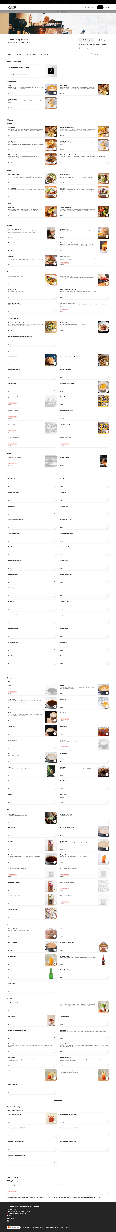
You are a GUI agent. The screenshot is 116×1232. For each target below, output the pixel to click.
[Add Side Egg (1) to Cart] (54, 486)
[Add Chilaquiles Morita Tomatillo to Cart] (54, 330)
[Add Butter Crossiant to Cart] (107, 377)
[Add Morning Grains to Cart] (107, 181)
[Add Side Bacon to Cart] (54, 513)
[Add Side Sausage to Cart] (107, 513)
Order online (10, 1218)
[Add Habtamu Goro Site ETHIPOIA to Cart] (54, 1149)
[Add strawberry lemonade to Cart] (107, 1078)
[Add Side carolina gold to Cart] (54, 540)
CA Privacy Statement (52, 1227)
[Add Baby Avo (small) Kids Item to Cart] (107, 297)
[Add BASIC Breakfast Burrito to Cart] (107, 135)
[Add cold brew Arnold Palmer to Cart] (54, 1010)
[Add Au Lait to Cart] (54, 761)
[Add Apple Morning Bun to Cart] (54, 377)
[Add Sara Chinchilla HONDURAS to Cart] (54, 1162)
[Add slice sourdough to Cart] (54, 649)
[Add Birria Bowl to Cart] (107, 195)
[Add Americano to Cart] (54, 706)
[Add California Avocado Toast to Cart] (54, 283)
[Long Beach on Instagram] (7, 1221)
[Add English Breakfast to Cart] (107, 862)
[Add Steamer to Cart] (107, 936)
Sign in (107, 7)
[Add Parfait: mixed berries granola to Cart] (107, 330)
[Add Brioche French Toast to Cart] (107, 283)
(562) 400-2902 (11, 1209)
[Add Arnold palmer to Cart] (54, 1092)
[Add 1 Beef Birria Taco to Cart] (107, 215)
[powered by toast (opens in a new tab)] (14, 1227)
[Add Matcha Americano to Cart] (107, 821)
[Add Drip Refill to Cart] (107, 788)
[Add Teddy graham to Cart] (107, 1024)
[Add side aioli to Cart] (107, 595)
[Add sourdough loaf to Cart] (54, 363)
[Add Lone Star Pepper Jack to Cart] (107, 250)
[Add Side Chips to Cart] (54, 554)
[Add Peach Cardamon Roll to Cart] (107, 417)
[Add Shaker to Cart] (54, 801)
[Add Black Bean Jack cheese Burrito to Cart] (107, 162)
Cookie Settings (66, 1227)
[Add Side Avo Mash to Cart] (107, 554)
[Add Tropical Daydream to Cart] (107, 1051)
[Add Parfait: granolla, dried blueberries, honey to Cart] (54, 343)
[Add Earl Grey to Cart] (54, 862)
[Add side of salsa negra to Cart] (107, 581)
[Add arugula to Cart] (107, 622)
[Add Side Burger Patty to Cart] (54, 595)
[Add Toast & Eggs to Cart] (54, 297)
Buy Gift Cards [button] (89, 7)
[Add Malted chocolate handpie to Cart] (107, 404)
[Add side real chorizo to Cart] (54, 622)
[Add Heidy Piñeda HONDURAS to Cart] (107, 1149)
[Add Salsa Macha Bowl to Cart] (54, 181)
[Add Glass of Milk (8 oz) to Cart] (54, 936)
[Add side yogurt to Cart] (107, 649)
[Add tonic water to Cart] (54, 990)
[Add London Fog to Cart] (107, 848)
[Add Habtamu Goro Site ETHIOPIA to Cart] (54, 1135)
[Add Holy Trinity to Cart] (107, 801)
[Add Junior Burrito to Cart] (54, 106)
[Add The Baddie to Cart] (54, 1024)
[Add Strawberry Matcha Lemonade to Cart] (54, 1037)
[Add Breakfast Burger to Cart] (54, 250)
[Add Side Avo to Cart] (107, 499)
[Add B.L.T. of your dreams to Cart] (54, 236)
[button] (11, 54)
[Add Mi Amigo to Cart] (54, 263)
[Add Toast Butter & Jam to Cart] (54, 310)
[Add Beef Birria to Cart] (54, 148)
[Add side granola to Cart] (107, 636)
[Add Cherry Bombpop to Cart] (107, 1064)
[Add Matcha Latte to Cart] (54, 821)
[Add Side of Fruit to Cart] (107, 568)
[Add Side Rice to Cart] (54, 663)
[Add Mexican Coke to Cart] (107, 963)
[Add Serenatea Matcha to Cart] (107, 1010)
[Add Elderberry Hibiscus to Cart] (54, 889)
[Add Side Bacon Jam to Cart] (54, 581)
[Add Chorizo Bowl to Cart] (54, 195)
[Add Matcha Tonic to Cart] (54, 835)
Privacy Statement (38, 1227)
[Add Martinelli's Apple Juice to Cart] (107, 950)
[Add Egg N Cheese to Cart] (107, 236)
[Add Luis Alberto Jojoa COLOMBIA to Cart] (107, 1135)
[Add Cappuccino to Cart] (54, 733)
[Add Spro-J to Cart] (54, 774)
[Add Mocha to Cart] (54, 788)
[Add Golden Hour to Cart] (54, 1051)
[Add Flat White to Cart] (107, 761)
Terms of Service (26, 1227)
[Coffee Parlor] (12, 7)
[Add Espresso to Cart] (107, 706)
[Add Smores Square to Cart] (54, 390)
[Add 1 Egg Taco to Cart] (54, 215)
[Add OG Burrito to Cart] (107, 93)
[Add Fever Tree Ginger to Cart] (107, 977)
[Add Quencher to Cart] (107, 774)
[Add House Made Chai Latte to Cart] (107, 835)
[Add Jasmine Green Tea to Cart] (54, 903)
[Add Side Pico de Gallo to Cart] (54, 499)
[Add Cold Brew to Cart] (107, 733)
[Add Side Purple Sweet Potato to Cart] (54, 527)
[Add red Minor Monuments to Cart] (54, 1121)
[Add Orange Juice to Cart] (54, 963)
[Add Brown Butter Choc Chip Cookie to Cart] (107, 363)
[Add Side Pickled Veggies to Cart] (107, 540)
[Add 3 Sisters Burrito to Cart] (54, 162)
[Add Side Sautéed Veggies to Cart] (54, 568)
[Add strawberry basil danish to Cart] (107, 390)
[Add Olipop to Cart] (54, 977)
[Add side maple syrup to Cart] (54, 636)
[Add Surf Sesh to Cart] (107, 1037)
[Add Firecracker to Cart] (54, 1064)
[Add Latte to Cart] (54, 93)
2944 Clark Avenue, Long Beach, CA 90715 (19, 1211)
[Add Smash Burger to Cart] (107, 464)
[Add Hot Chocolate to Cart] (54, 950)
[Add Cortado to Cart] (54, 720)
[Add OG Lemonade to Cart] (54, 1078)
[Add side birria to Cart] (54, 608)
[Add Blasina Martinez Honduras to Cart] (107, 1121)
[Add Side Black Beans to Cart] (107, 608)
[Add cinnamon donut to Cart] (107, 431)
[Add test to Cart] (107, 1192)
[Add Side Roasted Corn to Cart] (107, 527)
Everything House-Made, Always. (58, 2)
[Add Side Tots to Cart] (107, 486)
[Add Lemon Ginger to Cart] (54, 916)
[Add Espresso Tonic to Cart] (54, 747)
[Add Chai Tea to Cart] (54, 848)
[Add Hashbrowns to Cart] (107, 663)
